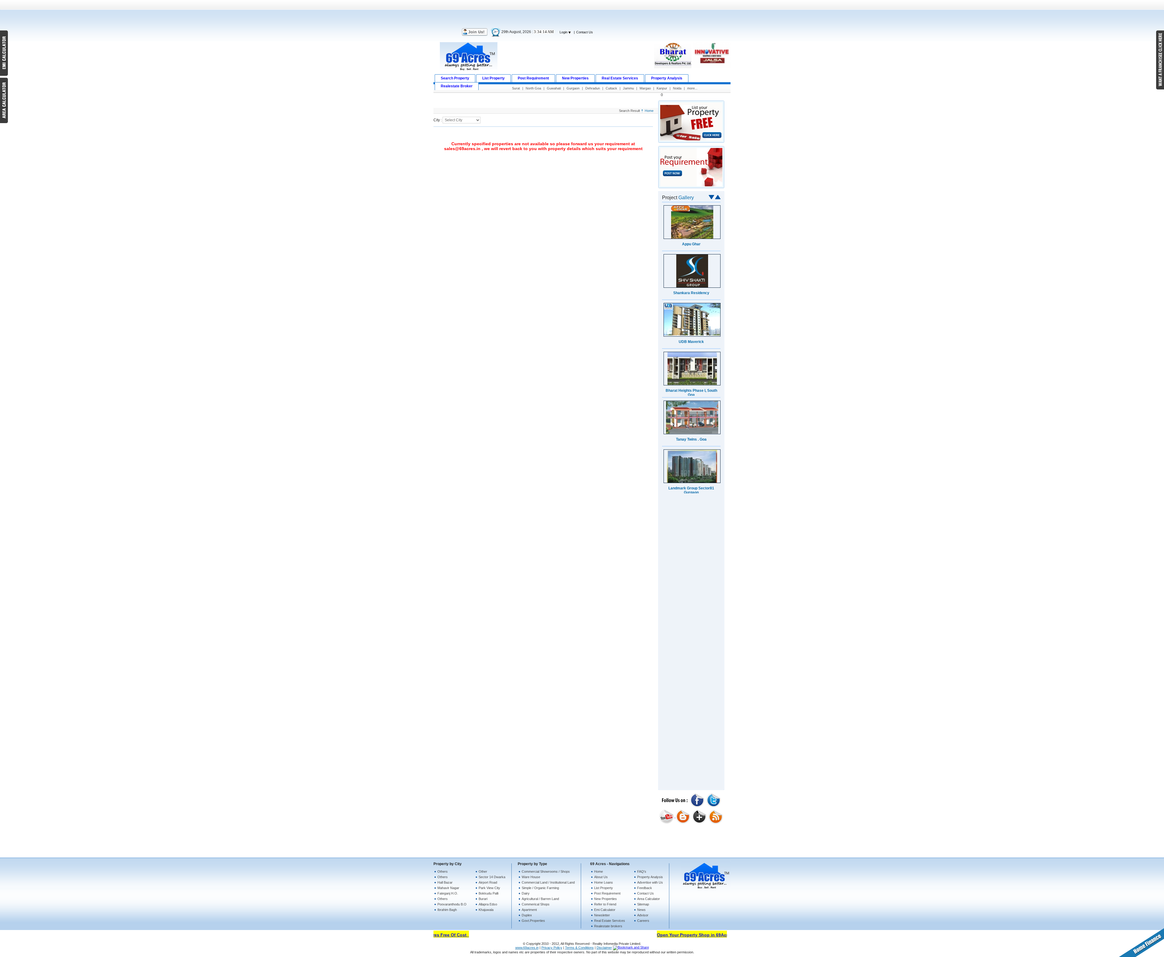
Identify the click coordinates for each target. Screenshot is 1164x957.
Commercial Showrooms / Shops (546, 871)
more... (692, 88)
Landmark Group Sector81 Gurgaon (691, 490)
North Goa (533, 88)
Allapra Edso (488, 904)
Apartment (529, 910)
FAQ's (641, 871)
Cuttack (611, 88)
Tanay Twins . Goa (691, 439)
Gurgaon (573, 88)
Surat (516, 88)
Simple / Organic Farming (540, 888)
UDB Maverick (691, 342)
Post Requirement (607, 893)
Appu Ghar (691, 244)
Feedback (644, 888)
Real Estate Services (609, 920)
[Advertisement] (582, 13)
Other (483, 871)
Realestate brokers (608, 926)
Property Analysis (650, 877)
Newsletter (602, 915)
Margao (645, 88)
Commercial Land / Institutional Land (548, 882)
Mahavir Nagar (448, 888)
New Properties (605, 899)
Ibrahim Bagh (447, 910)
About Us (601, 877)
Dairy (526, 893)
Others (442, 871)
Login (564, 32)
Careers (643, 920)
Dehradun (592, 88)
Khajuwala (486, 910)
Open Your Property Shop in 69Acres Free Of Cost (694, 934)
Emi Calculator (604, 910)
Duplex (527, 915)
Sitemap (643, 904)
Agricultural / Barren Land (540, 899)
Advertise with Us (650, 882)
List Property (603, 888)
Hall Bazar (445, 882)
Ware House (531, 877)
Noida (677, 88)
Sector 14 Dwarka (492, 877)
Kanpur (662, 88)
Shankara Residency (691, 293)
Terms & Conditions (579, 947)
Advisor (642, 915)
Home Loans (603, 882)
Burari (483, 899)
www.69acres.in (527, 947)
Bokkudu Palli (488, 893)
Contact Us (584, 32)
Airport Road (488, 882)
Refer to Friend (605, 904)
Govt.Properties (533, 920)
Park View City (489, 888)
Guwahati (554, 88)
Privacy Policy (551, 947)
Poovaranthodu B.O (452, 904)
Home (649, 110)
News (641, 910)
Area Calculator (648, 899)
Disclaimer (604, 947)
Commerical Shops (536, 904)
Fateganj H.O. (447, 893)
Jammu (628, 88)
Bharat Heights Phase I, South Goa (691, 392)
